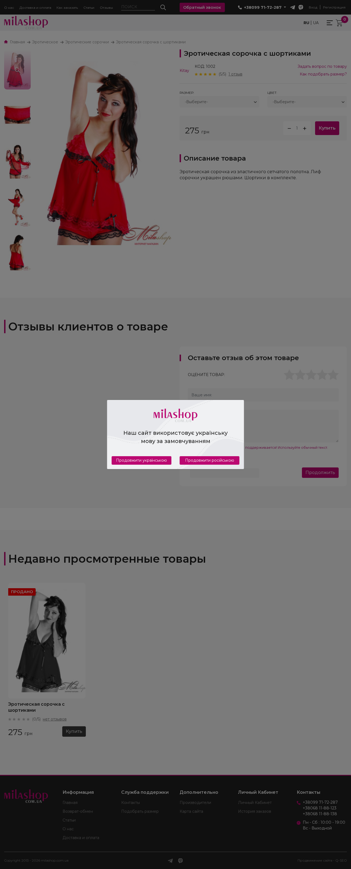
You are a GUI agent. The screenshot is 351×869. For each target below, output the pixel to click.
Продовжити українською (141, 460)
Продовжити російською (209, 460)
